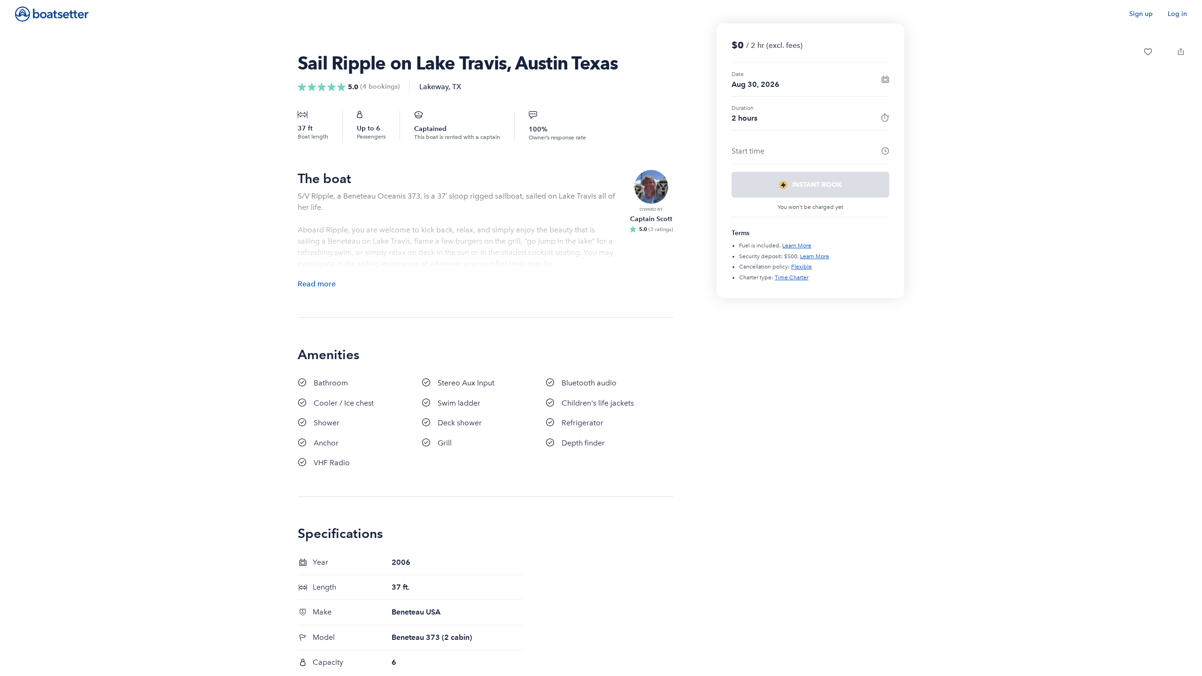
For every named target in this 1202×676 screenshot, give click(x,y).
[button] (1148, 51)
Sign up (1141, 14)
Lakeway (433, 86)
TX (457, 86)
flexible (801, 266)
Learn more (796, 245)
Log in (1177, 14)
